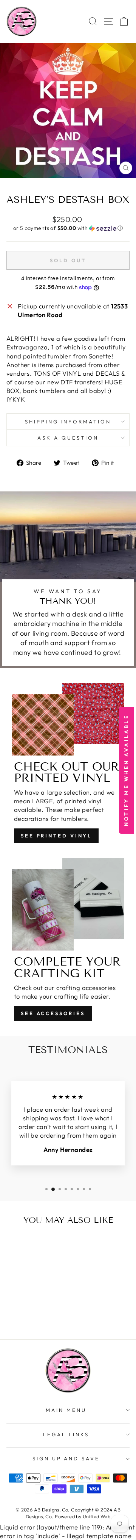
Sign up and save (66, 1458)
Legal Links (66, 1434)
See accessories (53, 1013)
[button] (68, 228)
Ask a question (68, 438)
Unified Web (97, 1516)
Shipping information (68, 422)
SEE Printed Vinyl (56, 836)
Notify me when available (126, 770)
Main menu (66, 1410)
